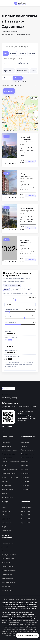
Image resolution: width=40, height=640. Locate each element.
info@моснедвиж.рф (9, 398)
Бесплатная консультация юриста (10, 464)
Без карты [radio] (7, 78)
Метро (4, 527)
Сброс (5, 53)
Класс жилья (6, 519)
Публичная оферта (8, 566)
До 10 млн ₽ (25, 462)
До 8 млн (13, 53)
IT (21, 289)
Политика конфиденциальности (9, 553)
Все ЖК (4, 507)
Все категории (6, 531)
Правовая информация (9, 603)
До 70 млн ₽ (25, 485)
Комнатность (22, 71)
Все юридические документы (7, 545)
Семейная (15, 289)
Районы (4, 515)
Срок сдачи (8, 71)
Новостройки (6, 442)
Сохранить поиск (9, 64)
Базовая (6, 289)
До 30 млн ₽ (25, 473)
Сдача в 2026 (25, 511)
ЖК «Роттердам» (26, 208)
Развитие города (7, 489)
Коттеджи (5, 481)
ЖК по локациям (7, 497)
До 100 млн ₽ (25, 489)
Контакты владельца (8, 582)
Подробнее (30, 161)
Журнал (4, 493)
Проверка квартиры (28, 450)
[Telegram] (3, 431)
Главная (4, 35)
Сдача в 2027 (25, 515)
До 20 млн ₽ (25, 470)
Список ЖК (12, 35)
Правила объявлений (9, 570)
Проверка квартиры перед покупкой (8, 456)
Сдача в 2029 (25, 523)
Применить (8, 91)
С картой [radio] (18, 78)
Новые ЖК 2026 (26, 507)
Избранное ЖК (23, 63)
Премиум (31, 53)
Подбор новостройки (9, 473)
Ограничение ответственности (7, 588)
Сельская (27, 289)
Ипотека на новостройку (10, 477)
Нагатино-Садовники (23, 35)
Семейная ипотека (27, 454)
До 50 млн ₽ (25, 481)
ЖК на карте (6, 511)
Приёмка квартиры (27, 458)
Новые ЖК (24, 446)
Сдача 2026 (22, 53)
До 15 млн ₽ (25, 466)
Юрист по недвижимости (10, 470)
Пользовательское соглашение (8, 561)
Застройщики (6, 485)
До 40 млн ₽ (25, 477)
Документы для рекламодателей (7, 576)
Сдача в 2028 (25, 519)
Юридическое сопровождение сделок (9, 448)
